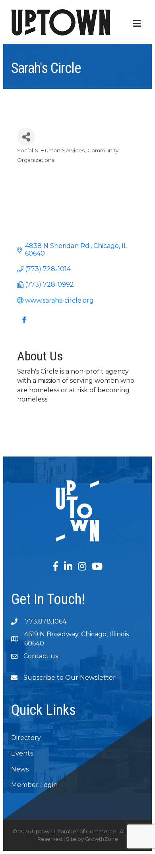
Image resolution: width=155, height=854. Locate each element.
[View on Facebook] (24, 325)
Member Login (34, 785)
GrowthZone (101, 839)
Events (22, 753)
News (20, 769)
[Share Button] (26, 137)
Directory (26, 738)
